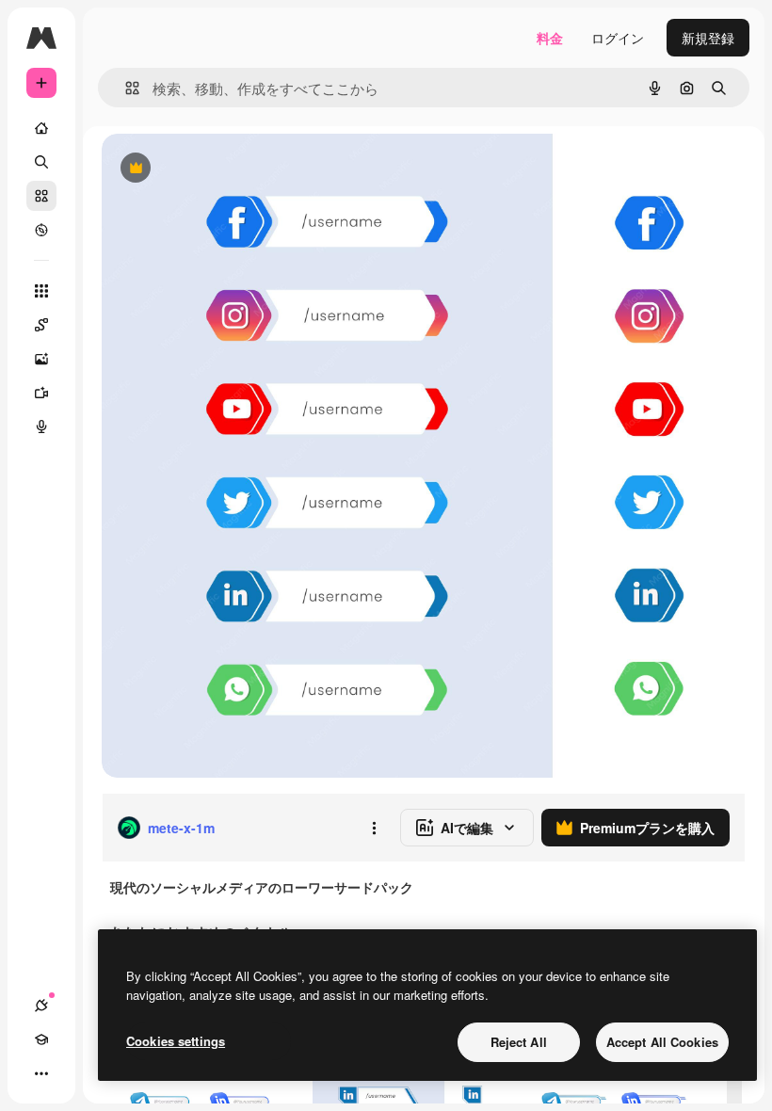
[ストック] (41, 196)
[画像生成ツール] (41, 359)
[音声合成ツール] (41, 426)
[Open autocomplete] (125, 88)
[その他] (41, 1073)
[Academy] (41, 1039)
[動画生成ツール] (41, 393)
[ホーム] (41, 128)
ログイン (617, 37)
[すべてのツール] (41, 291)
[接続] (41, 1005)
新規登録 (708, 37)
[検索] (41, 162)
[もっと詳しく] (41, 230)
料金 (550, 37)
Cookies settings (175, 1041)
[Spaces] (41, 325)
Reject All (519, 1042)
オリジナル (231, 169)
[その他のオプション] (374, 827)
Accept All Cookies (662, 1042)
